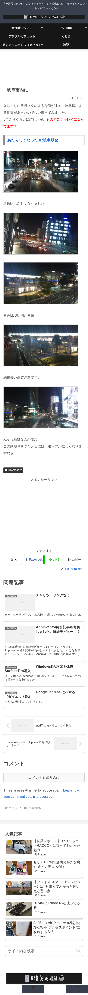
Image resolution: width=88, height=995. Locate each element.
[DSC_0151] (40, 365)
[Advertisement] (44, 68)
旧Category (15, 470)
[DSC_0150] (40, 427)
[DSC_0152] (40, 303)
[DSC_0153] (40, 253)
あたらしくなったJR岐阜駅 (30, 140)
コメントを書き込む (44, 777)
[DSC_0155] (40, 191)
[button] (74, 559)
